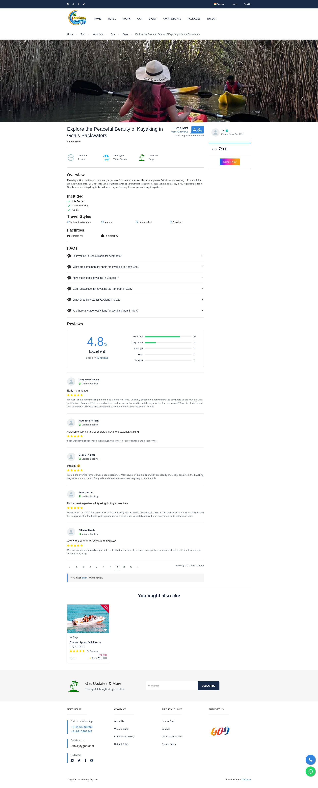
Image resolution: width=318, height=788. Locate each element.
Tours (127, 18)
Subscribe (208, 685)
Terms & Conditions (171, 736)
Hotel (112, 18)
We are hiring (121, 729)
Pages (211, 18)
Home (97, 18)
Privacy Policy (168, 744)
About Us (119, 721)
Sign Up (247, 4)
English (220, 4)
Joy (223, 130)
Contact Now (230, 161)
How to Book (168, 721)
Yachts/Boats (172, 18)
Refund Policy (121, 744)
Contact (165, 729)
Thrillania (246, 779)
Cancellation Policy (124, 736)
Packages (194, 18)
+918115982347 (81, 731)
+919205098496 (82, 727)
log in (84, 577)
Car (139, 18)
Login (234, 4)
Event (153, 18)
